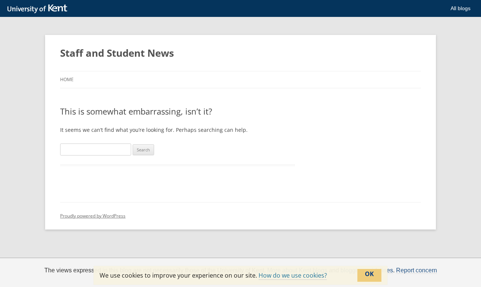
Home (67, 79)
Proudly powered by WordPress (93, 216)
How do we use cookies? (293, 275)
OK (369, 274)
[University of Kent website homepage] (39, 9)
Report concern (416, 270)
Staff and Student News (117, 53)
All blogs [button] (460, 8)
